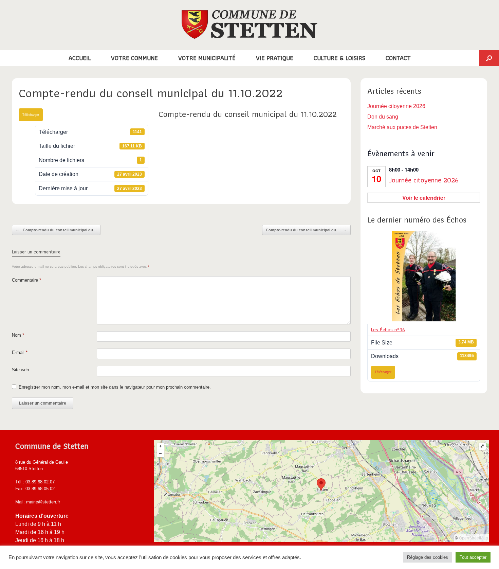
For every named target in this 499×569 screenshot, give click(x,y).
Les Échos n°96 (388, 329)
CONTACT (398, 58)
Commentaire (26, 280)
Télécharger (30, 115)
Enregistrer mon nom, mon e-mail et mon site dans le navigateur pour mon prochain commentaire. (115, 387)
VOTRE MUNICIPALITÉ (207, 58)
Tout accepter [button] (473, 557)
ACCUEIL (80, 58)
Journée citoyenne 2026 (396, 106)
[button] (489, 58)
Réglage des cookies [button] (427, 557)
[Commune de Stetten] (249, 24)
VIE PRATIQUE (274, 58)
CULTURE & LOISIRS (339, 58)
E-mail (19, 352)
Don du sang (382, 117)
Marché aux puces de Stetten (402, 127)
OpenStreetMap (473, 538)
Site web (20, 369)
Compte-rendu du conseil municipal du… (56, 230)
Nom (18, 335)
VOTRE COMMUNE (134, 58)
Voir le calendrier (423, 197)
